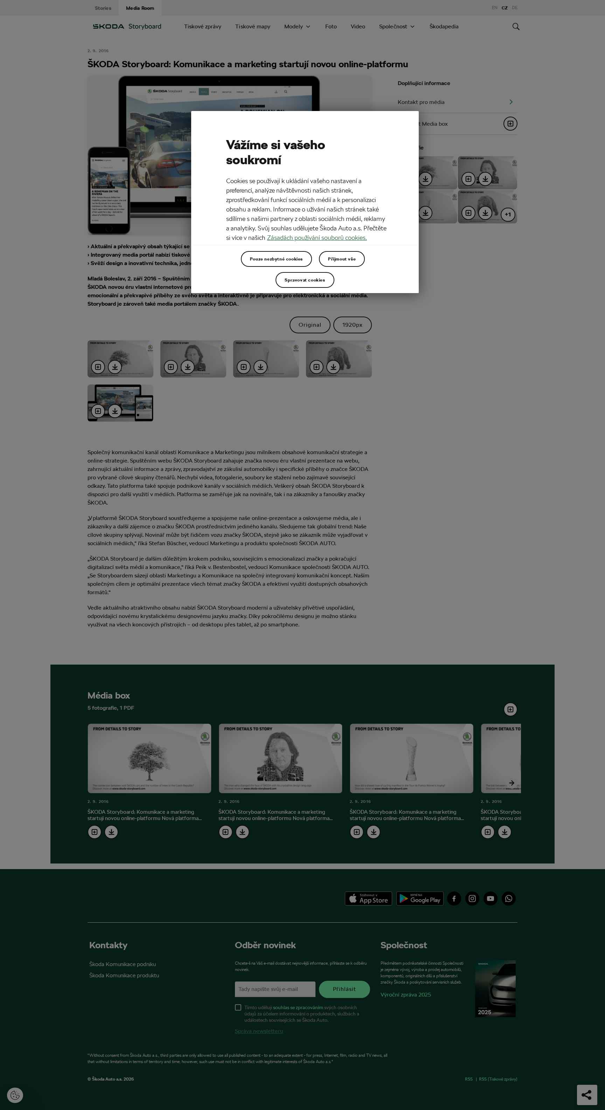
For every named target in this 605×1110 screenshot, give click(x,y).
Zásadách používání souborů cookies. (317, 237)
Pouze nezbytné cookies (276, 259)
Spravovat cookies (305, 280)
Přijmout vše (342, 259)
